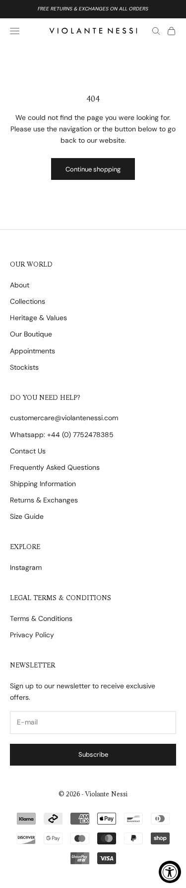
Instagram (26, 567)
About (19, 284)
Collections (27, 301)
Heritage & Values (38, 317)
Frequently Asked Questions (55, 467)
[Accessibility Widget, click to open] (170, 872)
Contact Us (28, 450)
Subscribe (93, 754)
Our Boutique (31, 334)
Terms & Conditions (41, 618)
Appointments (32, 350)
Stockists (24, 367)
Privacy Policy (32, 634)
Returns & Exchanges (44, 500)
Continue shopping (93, 169)
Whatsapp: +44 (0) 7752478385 (62, 434)
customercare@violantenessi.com (64, 417)
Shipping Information (43, 483)
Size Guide (27, 516)
